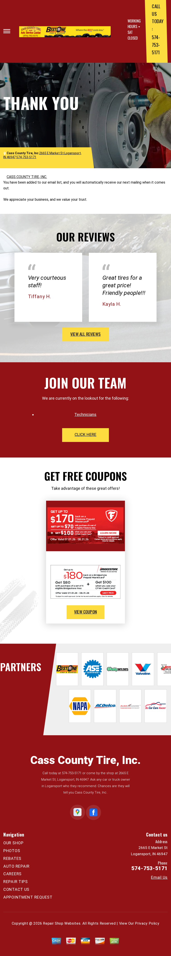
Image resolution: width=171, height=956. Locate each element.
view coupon (85, 611)
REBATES (12, 858)
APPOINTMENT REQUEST (28, 897)
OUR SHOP (13, 843)
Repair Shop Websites (61, 923)
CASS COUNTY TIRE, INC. (27, 177)
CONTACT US (16, 889)
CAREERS (12, 873)
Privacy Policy (147, 923)
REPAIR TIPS (15, 881)
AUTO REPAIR (16, 866)
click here (85, 434)
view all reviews (85, 334)
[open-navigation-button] (6, 31)
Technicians (85, 414)
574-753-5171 (156, 44)
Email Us (159, 877)
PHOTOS (11, 850)
